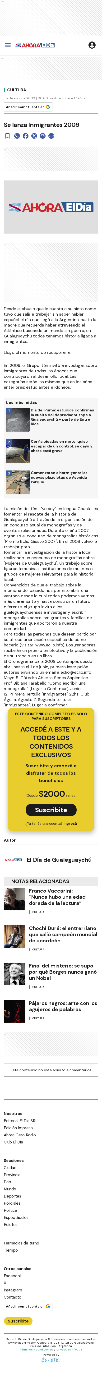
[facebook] (25, 136)
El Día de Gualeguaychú (59, 859)
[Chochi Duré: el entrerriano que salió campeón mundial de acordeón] (14, 936)
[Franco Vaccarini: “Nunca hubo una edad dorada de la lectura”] (14, 899)
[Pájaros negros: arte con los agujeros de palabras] (14, 1011)
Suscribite (51, 810)
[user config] (92, 45)
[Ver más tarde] (7, 136)
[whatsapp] (17, 136)
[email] (43, 136)
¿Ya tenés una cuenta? (51, 823)
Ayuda (78, 1349)
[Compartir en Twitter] (34, 136)
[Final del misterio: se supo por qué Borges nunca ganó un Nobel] (14, 974)
